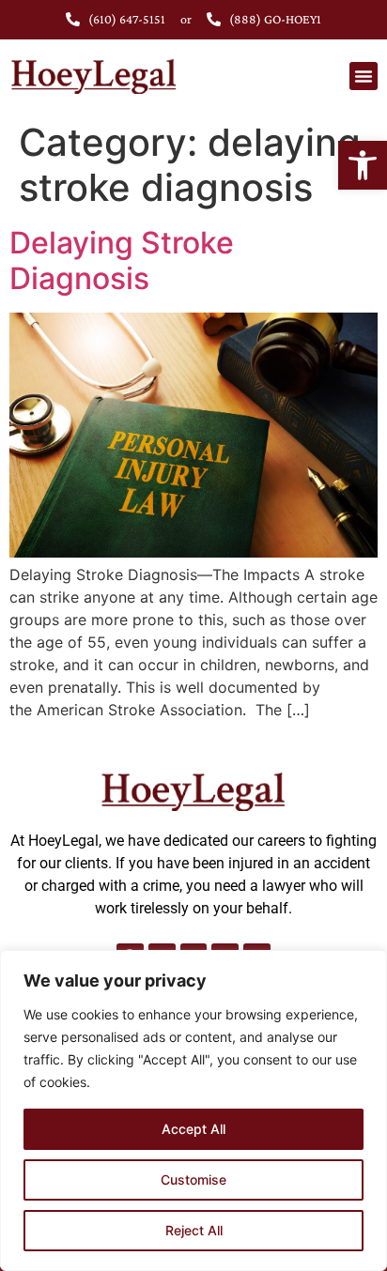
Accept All (193, 1129)
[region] (193, 1110)
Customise (193, 1179)
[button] (362, 165)
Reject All (194, 1230)
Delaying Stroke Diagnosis (121, 260)
